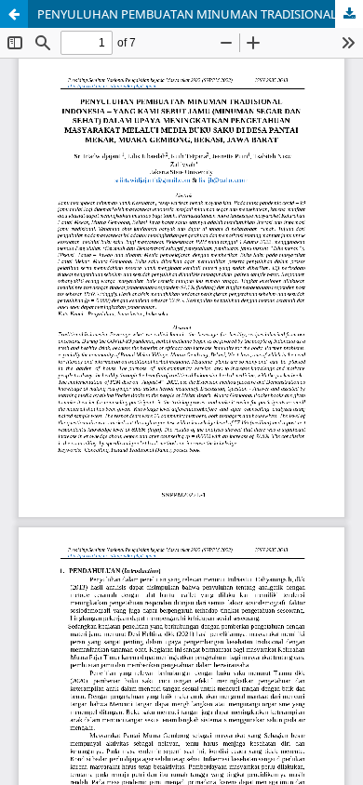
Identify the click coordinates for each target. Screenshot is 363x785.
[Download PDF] (349, 14)
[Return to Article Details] (14, 14)
